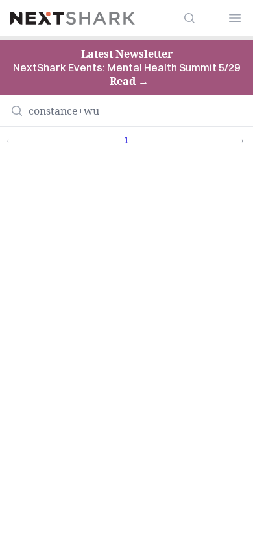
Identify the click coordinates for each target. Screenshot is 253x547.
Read (129, 81)
